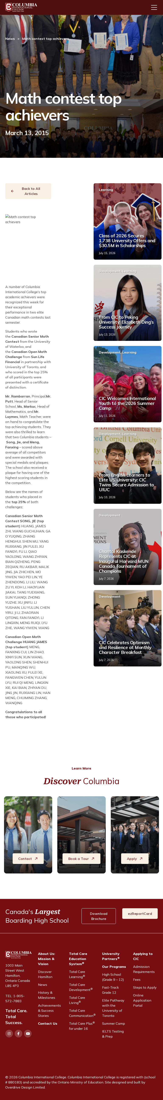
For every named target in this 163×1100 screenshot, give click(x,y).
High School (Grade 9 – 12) (113, 977)
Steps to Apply (145, 987)
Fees (137, 979)
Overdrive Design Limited (25, 1087)
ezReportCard (140, 913)
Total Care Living (77, 1000)
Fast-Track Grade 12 (110, 990)
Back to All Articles (31, 191)
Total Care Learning (77, 974)
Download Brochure (99, 916)
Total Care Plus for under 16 (82, 1026)
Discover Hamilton (45, 974)
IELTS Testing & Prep (113, 1033)
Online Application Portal (142, 1000)
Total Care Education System (78, 959)
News (10, 38)
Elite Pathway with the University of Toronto (113, 1008)
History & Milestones (46, 995)
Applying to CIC (143, 956)
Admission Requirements (144, 969)
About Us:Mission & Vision (46, 959)
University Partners (111, 956)
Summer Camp (113, 1023)
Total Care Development (81, 987)
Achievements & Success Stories (49, 1010)
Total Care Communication (82, 1013)
